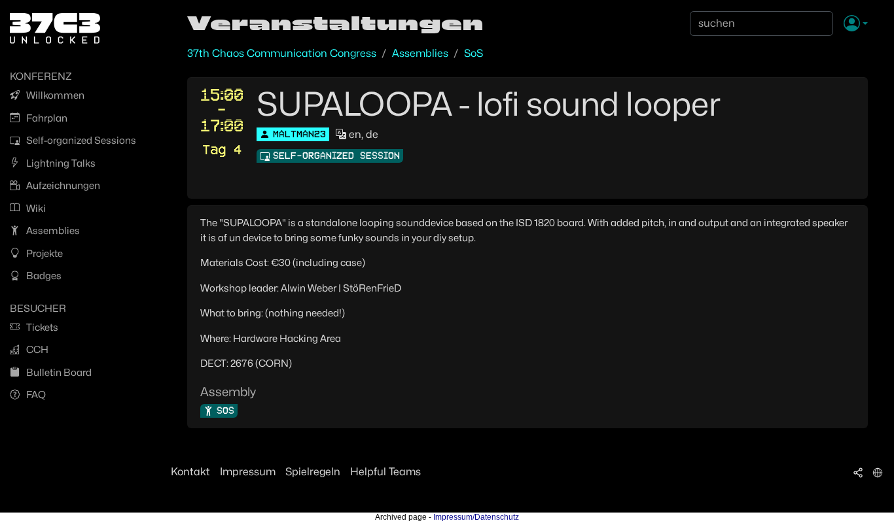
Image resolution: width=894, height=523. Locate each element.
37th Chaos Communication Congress (281, 53)
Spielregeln (312, 471)
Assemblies (420, 53)
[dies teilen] (858, 472)
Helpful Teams (385, 471)
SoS (473, 53)
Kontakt (190, 471)
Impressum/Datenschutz (476, 517)
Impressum (248, 471)
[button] (856, 24)
